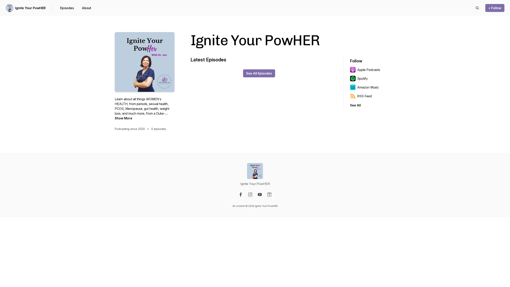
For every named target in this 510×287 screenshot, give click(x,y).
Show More (123, 118)
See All (355, 105)
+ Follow (494, 8)
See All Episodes (259, 73)
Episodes (67, 8)
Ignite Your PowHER (30, 8)
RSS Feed (364, 96)
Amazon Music (368, 87)
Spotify (362, 79)
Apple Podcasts (368, 70)
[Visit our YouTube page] (260, 195)
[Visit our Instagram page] (250, 195)
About (86, 8)
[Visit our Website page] (269, 195)
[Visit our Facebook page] (241, 195)
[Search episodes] (477, 8)
